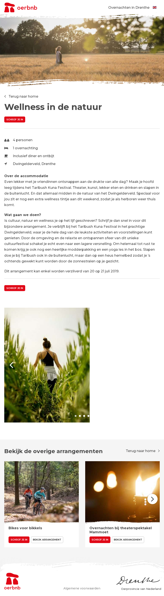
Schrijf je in (14, 119)
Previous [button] (11, 365)
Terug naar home (23, 96)
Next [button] (152, 365)
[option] (82, 365)
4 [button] (88, 416)
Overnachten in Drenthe (128, 8)
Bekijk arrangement (47, 539)
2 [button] (80, 416)
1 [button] (75, 416)
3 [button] (84, 416)
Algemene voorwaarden (81, 588)
